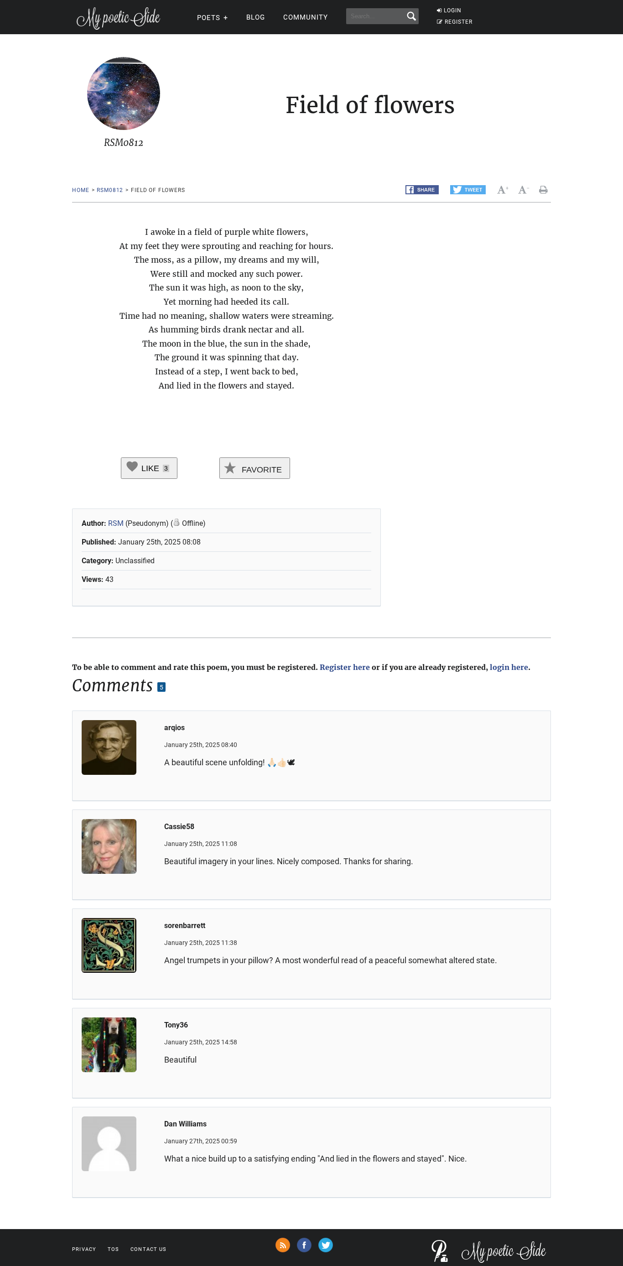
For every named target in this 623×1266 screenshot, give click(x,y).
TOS (113, 1249)
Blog (255, 17)
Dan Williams (185, 1124)
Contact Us (148, 1249)
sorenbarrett (184, 925)
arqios (174, 727)
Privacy (84, 1249)
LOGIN (453, 10)
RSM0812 (110, 190)
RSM (116, 523)
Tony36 (176, 1025)
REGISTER (458, 22)
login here (509, 667)
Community (305, 17)
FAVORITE (260, 469)
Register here (345, 667)
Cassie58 (179, 826)
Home (80, 190)
